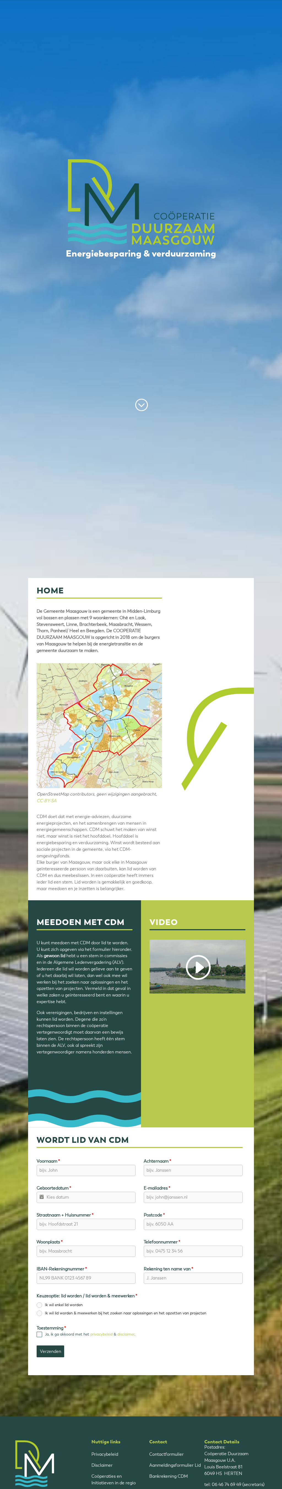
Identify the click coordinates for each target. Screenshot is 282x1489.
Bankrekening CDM (168, 1476)
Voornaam (48, 1161)
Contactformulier (166, 1454)
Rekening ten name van (168, 1268)
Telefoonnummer (162, 1242)
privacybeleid (101, 1334)
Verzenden (50, 1351)
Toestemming (51, 1328)
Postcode (154, 1215)
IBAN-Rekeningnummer (62, 1268)
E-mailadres (157, 1188)
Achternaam (157, 1161)
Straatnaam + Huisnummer (65, 1215)
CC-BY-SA (46, 800)
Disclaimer (102, 1465)
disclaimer (125, 1334)
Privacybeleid (104, 1454)
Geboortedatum (54, 1188)
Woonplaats (50, 1242)
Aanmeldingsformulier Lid (175, 1465)
